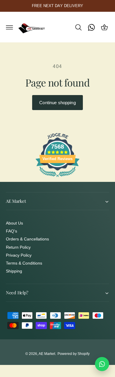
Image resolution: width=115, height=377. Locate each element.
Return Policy (18, 247)
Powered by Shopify (74, 354)
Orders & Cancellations (27, 239)
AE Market (47, 354)
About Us (14, 223)
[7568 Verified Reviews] (57, 177)
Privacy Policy (19, 255)
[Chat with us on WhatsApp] (102, 364)
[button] (9, 27)
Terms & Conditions (24, 263)
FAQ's (11, 231)
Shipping (14, 271)
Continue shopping (57, 102)
